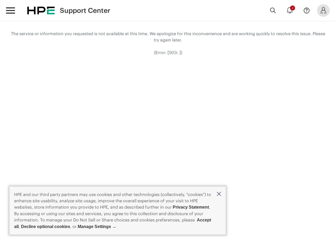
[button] (219, 194)
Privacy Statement (191, 207)
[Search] (273, 10)
